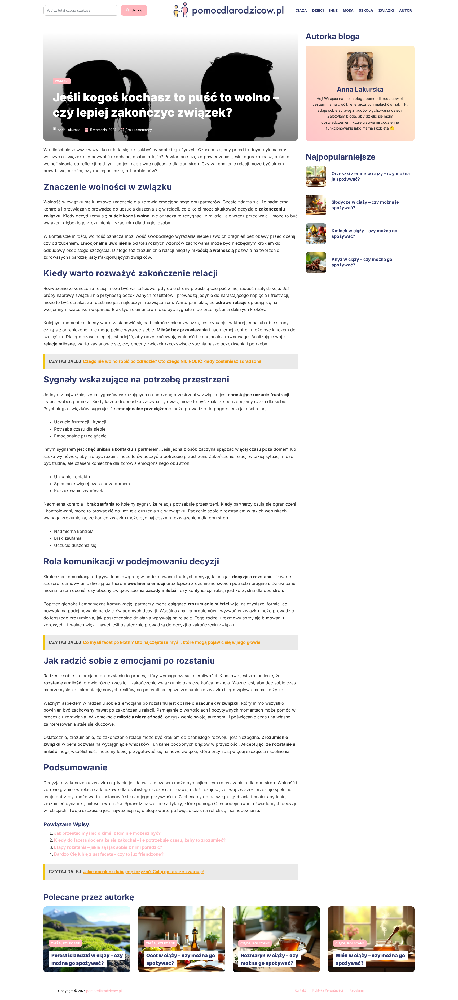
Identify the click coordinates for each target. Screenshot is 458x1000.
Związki (386, 10)
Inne (333, 10)
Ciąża (301, 10)
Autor (405, 10)
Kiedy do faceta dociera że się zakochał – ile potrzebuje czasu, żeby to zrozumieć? (140, 840)
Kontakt (300, 990)
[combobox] (80, 10)
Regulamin (357, 990)
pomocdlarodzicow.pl (104, 991)
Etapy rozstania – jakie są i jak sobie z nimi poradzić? (108, 847)
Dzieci (318, 10)
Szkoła (366, 10)
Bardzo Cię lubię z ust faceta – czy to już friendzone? (109, 854)
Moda (348, 10)
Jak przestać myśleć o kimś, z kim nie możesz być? (107, 833)
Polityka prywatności (327, 990)
